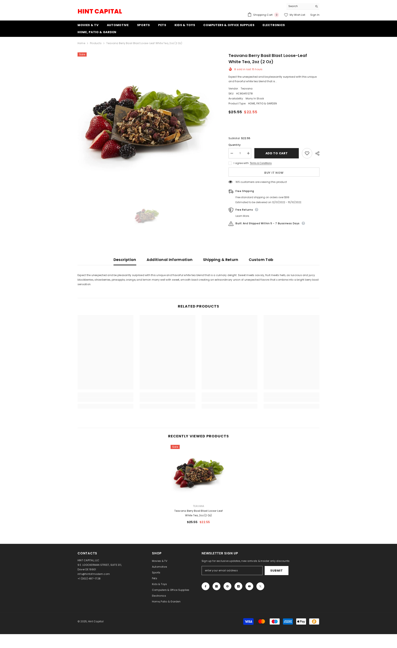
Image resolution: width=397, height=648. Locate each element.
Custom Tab (261, 259)
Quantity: (234, 145)
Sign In (314, 15)
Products (96, 43)
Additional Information (170, 259)
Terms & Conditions (261, 163)
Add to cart (277, 153)
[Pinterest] (227, 586)
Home (81, 43)
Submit (276, 570)
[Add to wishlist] (307, 153)
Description (125, 259)
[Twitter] (260, 586)
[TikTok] (238, 586)
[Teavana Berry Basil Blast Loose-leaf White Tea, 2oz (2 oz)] (198, 473)
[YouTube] (249, 586)
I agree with (241, 163)
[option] (147, 121)
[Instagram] (216, 586)
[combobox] (299, 6)
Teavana (247, 88)
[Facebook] (205, 586)
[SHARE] (315, 153)
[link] (105, 399)
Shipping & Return (220, 259)
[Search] (302, 6)
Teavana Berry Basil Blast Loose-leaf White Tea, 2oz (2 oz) (198, 513)
